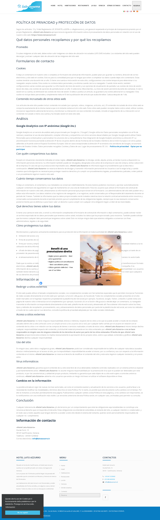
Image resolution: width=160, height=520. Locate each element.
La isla (93, 5)
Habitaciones (70, 5)
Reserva (136, 6)
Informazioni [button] (10, 507)
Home (53, 5)
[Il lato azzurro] (29, 6)
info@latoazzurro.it (111, 482)
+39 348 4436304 (109, 479)
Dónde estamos (113, 5)
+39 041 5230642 (110, 476)
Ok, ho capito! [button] (22, 512)
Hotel (60, 5)
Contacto (126, 5)
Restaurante (83, 5)
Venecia (102, 5)
